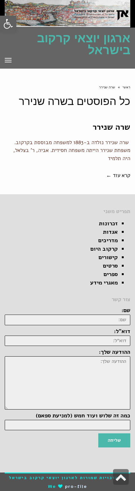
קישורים (108, 257)
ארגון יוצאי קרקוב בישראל (83, 44)
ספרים (111, 274)
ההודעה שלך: (114, 352)
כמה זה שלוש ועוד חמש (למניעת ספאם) (83, 415)
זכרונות (108, 223)
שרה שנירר (111, 127)
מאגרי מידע (104, 282)
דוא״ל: (122, 331)
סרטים (110, 265)
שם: (126, 310)
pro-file (76, 486)
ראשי (126, 87)
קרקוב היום (104, 249)
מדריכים (108, 240)
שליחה (114, 440)
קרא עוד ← (118, 175)
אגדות (110, 232)
